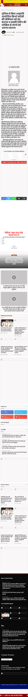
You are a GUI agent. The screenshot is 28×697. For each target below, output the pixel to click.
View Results (14, 248)
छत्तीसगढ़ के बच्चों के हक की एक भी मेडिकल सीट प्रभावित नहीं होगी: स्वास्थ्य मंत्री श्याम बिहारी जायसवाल (7, 349)
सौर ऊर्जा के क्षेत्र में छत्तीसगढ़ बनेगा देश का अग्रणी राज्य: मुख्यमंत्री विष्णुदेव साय (20, 499)
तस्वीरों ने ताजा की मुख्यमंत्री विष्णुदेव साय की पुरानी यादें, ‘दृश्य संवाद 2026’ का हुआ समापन (6, 500)
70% (3, 242)
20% (3, 238)
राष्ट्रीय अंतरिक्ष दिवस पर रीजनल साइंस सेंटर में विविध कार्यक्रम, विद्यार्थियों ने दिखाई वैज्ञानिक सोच (20, 331)
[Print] (24, 198)
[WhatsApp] (13, 198)
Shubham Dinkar (9, 32)
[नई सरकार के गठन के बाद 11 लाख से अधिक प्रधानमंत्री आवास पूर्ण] (7, 322)
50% (3, 240)
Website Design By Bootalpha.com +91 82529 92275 (14, 684)
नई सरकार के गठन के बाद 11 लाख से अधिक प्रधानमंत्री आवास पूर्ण (6, 329)
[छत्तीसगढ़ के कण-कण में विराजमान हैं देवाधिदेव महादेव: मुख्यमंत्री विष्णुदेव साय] (14, 620)
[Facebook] (3, 198)
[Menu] (26, 5)
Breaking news (10, 10)
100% (3, 243)
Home (4, 10)
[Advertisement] (14, 52)
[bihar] (14, 4)
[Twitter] (8, 198)
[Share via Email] (19, 198)
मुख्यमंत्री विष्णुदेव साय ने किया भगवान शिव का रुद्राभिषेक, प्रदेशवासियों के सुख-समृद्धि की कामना (21, 349)
